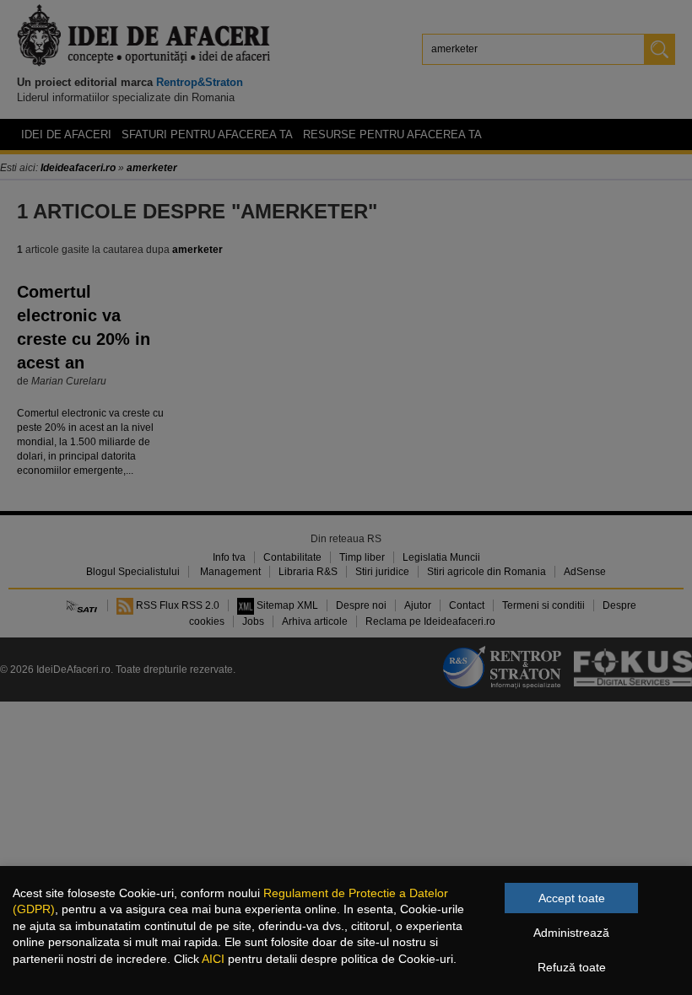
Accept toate (571, 898)
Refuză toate (572, 967)
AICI (213, 958)
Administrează (571, 932)
